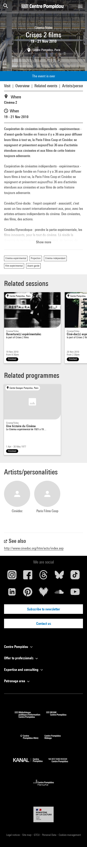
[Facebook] (28, 576)
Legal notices (13, 834)
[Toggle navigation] (80, 6)
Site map (27, 834)
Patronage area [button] (15, 681)
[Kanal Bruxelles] (31, 763)
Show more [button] (43, 242)
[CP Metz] (32, 740)
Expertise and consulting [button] (21, 669)
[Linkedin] (12, 593)
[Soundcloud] (59, 593)
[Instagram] (12, 576)
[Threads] (43, 576)
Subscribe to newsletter (43, 609)
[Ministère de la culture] (43, 814)
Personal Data (49, 834)
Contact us (43, 623)
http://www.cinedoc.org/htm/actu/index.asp (34, 548)
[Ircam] (59, 717)
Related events (45, 85)
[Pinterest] (28, 593)
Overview (22, 85)
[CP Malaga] (56, 740)
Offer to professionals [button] (19, 658)
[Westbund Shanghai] (61, 763)
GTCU (37, 834)
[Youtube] (75, 593)
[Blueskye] (59, 576)
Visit (7, 85)
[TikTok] (75, 576)
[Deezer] (43, 593)
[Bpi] (30, 717)
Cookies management (70, 834)
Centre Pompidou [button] (16, 646)
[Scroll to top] (77, 837)
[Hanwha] (43, 787)
